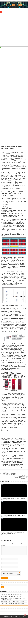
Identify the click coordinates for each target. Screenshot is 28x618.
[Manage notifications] (25, 615)
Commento (3, 545)
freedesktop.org (21, 172)
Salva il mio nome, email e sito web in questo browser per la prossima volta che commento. (13, 570)
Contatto (6, 616)
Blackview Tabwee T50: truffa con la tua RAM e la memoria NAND (12, 603)
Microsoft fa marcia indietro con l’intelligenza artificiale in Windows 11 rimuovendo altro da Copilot (12, 533)
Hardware (5, 44)
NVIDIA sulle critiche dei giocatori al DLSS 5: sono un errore (13, 515)
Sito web (2, 565)
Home (2, 44)
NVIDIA (8, 153)
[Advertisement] (14, 28)
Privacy (9, 616)
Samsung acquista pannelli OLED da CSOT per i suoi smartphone (12, 601)
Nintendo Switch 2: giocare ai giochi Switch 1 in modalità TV (13, 498)
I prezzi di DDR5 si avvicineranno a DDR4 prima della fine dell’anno (9, 473)
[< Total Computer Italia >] (14, 4)
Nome (2, 557)
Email (2, 561)
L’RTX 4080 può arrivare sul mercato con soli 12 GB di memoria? (19, 477)
